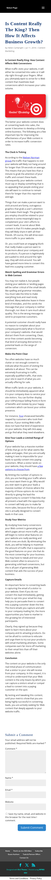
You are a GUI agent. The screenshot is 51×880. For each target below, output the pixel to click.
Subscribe (39, 851)
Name (9, 777)
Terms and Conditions (18, 878)
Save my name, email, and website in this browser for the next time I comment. (25, 817)
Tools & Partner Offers (31, 854)
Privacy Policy (36, 878)
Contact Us (24, 858)
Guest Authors (13, 854)
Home (7, 851)
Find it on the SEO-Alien (22, 851)
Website (9, 801)
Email (9, 789)
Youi (21, 416)
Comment (11, 748)
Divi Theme (22, 869)
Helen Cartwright (15, 47)
